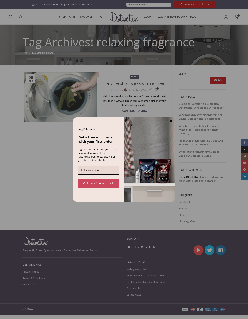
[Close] (171, 121)
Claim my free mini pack (98, 183)
